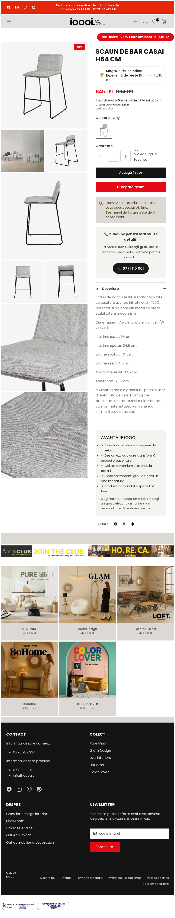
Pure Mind (98, 743)
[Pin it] (132, 524)
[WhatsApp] (25, 7)
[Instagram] (17, 7)
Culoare (108, 118)
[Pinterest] (33, 7)
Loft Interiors (100, 757)
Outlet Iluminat (18, 835)
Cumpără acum (130, 187)
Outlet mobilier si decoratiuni (30, 842)
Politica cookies (158, 878)
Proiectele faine (19, 828)
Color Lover (99, 772)
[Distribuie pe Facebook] (116, 524)
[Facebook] (8, 7)
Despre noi (47, 878)
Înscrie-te (104, 846)
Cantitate (104, 146)
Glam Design (100, 750)
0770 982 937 (24, 752)
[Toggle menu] (11, 21)
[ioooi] (87, 21)
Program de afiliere (155, 884)
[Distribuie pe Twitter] (124, 524)
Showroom (15, 820)
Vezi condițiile (104, 108)
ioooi (9, 877)
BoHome (97, 764)
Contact (65, 878)
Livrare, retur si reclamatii (125, 878)
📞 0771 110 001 (130, 268)
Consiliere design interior (26, 813)
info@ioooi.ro (24, 775)
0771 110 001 (22, 770)
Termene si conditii (89, 878)
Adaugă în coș (131, 172)
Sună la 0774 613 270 (141, 100)
